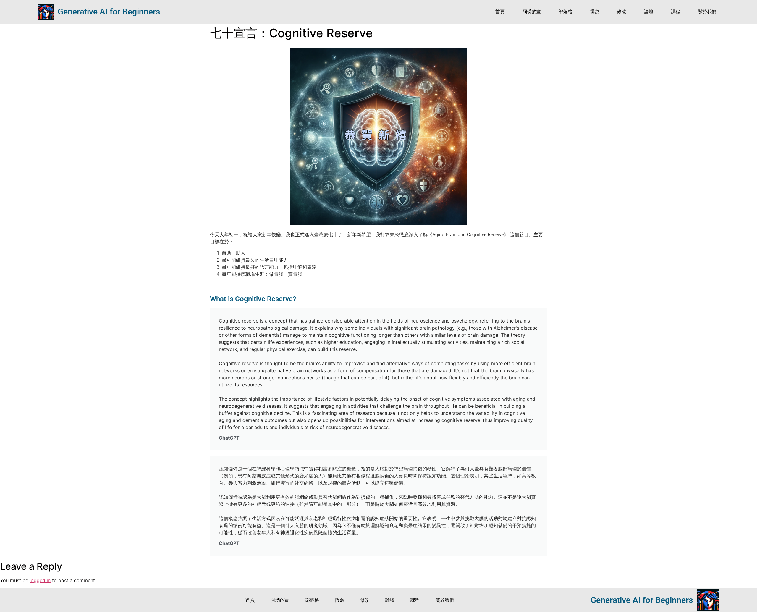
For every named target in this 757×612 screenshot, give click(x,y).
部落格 (565, 11)
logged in (40, 580)
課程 (675, 11)
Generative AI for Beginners (109, 12)
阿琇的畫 (532, 11)
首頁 (499, 11)
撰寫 (594, 11)
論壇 (648, 11)
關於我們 (707, 11)
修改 (621, 11)
